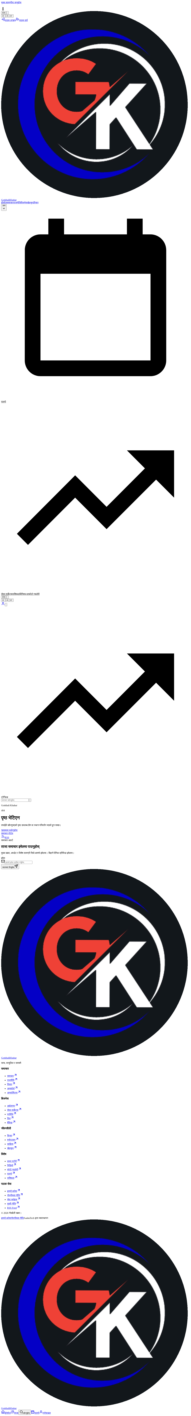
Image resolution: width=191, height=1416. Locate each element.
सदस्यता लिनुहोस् (8, 867)
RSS (7, 837)
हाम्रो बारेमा (6, 1218)
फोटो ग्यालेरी (34, 594)
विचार (36, 202)
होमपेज (4, 202)
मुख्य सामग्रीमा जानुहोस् (11, 2)
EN (3, 597)
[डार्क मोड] (7, 597)
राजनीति (17, 202)
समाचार (10, 202)
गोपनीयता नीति (17, 1218)
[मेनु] (6, 604)
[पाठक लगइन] (3, 604)
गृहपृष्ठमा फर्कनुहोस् (9, 830)
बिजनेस (24, 202)
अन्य (3, 205)
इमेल (3, 858)
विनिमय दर (24, 594)
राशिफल (16, 594)
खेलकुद (30, 202)
